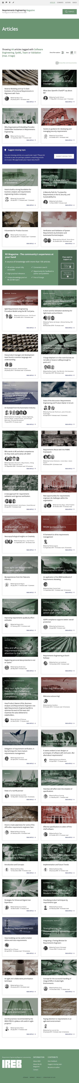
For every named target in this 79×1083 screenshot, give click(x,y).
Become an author (54, 1067)
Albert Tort (19, 98)
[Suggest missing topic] (10, 2)
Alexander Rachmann (55, 412)
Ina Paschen (13, 368)
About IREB (36, 1061)
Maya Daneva (25, 463)
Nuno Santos (58, 907)
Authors (68, 2)
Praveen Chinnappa (60, 947)
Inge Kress (23, 541)
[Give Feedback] (6, 2)
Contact (35, 1070)
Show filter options (55, 52)
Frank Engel (46, 413)
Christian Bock (20, 136)
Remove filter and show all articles (67, 63)
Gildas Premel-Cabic (55, 588)
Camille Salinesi (59, 97)
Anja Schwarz (30, 541)
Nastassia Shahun (21, 907)
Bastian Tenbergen (15, 417)
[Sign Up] (3, 2)
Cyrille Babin (58, 201)
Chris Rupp (62, 505)
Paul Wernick (61, 371)
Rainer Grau (19, 985)
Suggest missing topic (64, 156)
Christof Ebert (59, 135)
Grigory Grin (19, 624)
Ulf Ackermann (24, 315)
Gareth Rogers (20, 584)
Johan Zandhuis (53, 705)
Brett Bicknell (63, 239)
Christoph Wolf (20, 198)
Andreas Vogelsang (27, 417)
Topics (71, 12)
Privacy (38, 1077)
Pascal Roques (14, 949)
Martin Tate (58, 833)
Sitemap (25, 1077)
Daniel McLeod (31, 505)
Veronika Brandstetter (17, 420)
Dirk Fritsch (32, 315)
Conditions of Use (49, 1077)
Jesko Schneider (66, 412)
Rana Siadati (52, 371)
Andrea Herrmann (15, 463)
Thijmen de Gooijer (54, 322)
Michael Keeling (65, 322)
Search (75, 2)
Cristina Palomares (54, 461)
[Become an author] (13, 2)
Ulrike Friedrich (70, 505)
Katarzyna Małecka (60, 759)
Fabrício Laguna (53, 546)
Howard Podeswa (21, 719)
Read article (30, 102)
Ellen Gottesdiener (21, 235)
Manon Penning (59, 795)
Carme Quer (64, 461)
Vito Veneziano (69, 371)
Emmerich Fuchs (22, 368)
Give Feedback (52, 1061)
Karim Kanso (70, 239)
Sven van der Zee (54, 1030)
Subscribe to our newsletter (67, 273)
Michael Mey (20, 869)
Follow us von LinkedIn (67, 266)
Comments (60, 2)
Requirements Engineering (18, 11)
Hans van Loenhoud (60, 662)
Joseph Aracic (20, 757)
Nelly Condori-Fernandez (16, 464)
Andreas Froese (19, 418)
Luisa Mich (23, 795)
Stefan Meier (20, 1028)
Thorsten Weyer (9, 418)
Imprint (32, 1077)
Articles (52, 2)
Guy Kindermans (59, 626)
